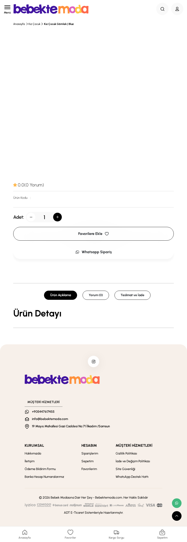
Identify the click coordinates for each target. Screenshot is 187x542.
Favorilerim (89, 469)
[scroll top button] (177, 516)
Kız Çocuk (34, 24)
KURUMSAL (34, 445)
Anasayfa (19, 24)
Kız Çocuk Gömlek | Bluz (59, 24)
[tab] (28, 185)
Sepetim (87, 461)
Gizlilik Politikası (126, 453)
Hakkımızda (33, 453)
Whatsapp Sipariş (97, 252)
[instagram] (93, 361)
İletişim (29, 461)
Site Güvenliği (125, 469)
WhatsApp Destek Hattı (132, 477)
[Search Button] (162, 9)
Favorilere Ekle (90, 233)
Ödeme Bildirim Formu (40, 469)
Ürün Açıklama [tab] (60, 295)
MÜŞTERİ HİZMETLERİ (134, 445)
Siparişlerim (89, 453)
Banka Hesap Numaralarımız (44, 477)
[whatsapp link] (177, 503)
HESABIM (89, 445)
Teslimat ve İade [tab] (132, 295)
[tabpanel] (93, 313)
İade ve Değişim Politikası (133, 461)
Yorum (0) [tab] (96, 295)
